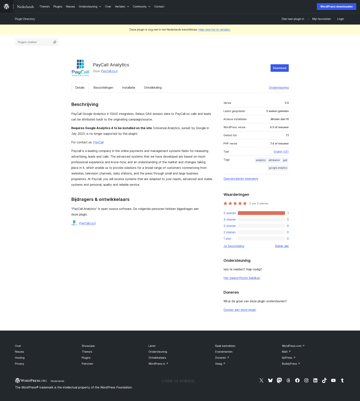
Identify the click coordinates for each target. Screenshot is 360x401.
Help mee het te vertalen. (215, 29)
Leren (152, 345)
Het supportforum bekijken (242, 278)
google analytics (278, 167)
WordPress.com (293, 345)
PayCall (98, 142)
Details (80, 87)
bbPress (289, 357)
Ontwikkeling (153, 87)
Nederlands (57, 380)
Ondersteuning (279, 87)
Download (279, 68)
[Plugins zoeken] (54, 42)
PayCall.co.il (109, 71)
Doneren (222, 357)
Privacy (19, 363)
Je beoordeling (234, 246)
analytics (261, 160)
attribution (274, 160)
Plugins (86, 357)
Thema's (87, 351)
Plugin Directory (25, 18)
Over (18, 345)
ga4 (285, 160)
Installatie (128, 87)
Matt (286, 351)
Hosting (20, 357)
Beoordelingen (103, 87)
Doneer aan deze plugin (240, 310)
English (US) (281, 151)
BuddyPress (291, 363)
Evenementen (223, 351)
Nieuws (19, 351)
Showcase (88, 345)
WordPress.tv (158, 363)
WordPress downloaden (336, 6)
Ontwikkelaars (157, 357)
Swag (220, 363)
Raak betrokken (225, 345)
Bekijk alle (282, 246)
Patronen (87, 363)
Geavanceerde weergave (241, 178)
